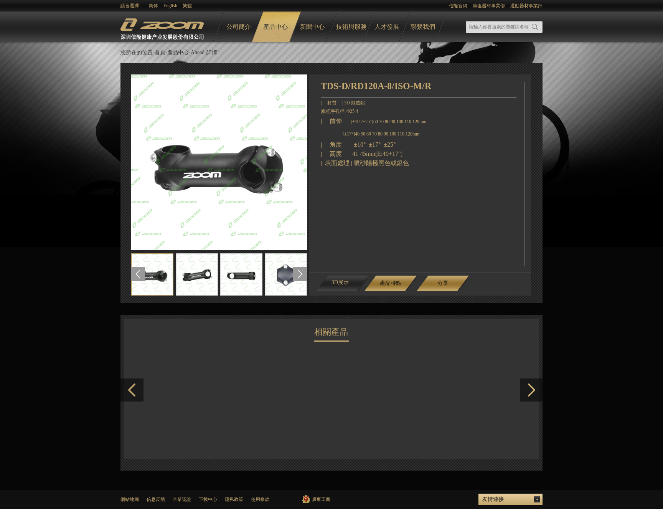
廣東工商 (321, 499)
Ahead (198, 52)
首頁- (161, 52)
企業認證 (182, 499)
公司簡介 (238, 26)
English (170, 5)
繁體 (187, 5)
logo (163, 27)
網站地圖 (129, 499)
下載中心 (208, 499)
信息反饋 (156, 499)
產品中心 (275, 26)
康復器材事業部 (489, 5)
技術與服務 (351, 26)
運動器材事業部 (526, 5)
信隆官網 (458, 5)
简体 (153, 5)
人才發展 (386, 26)
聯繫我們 (423, 26)
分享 (442, 283)
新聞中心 (312, 26)
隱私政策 (234, 499)
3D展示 (340, 282)
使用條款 (260, 499)
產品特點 (390, 283)
